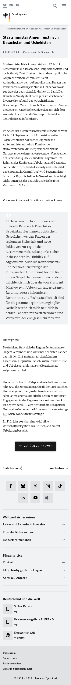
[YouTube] (36, 498)
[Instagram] (49, 486)
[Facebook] (12, 486)
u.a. (20, 180)
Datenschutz (10, 658)
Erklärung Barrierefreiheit (17, 668)
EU (26, 382)
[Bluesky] (24, 486)
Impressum (9, 653)
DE (5, 5)
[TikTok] (61, 486)
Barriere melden (12, 663)
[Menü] (64, 6)
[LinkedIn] (24, 498)
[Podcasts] (49, 498)
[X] (36, 486)
